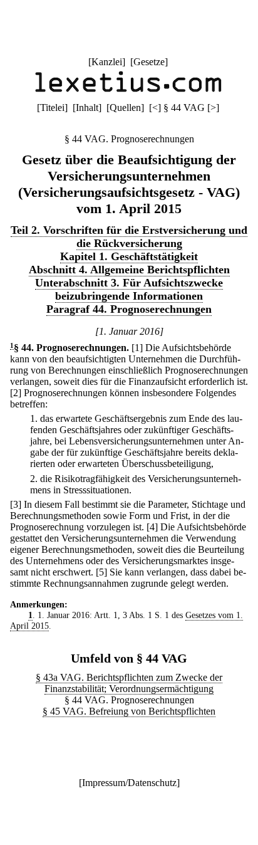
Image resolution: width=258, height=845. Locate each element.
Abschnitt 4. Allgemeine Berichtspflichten (129, 269)
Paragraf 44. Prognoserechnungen (129, 309)
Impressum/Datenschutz (129, 782)
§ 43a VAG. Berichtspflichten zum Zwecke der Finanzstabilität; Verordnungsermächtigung (129, 683)
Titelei (52, 107)
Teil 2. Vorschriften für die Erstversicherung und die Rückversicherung (129, 236)
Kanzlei (106, 61)
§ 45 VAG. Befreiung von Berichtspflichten (129, 711)
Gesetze (149, 61)
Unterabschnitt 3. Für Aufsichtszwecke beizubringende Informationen (129, 289)
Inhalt (87, 107)
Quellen (125, 107)
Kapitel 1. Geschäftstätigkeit (129, 256)
